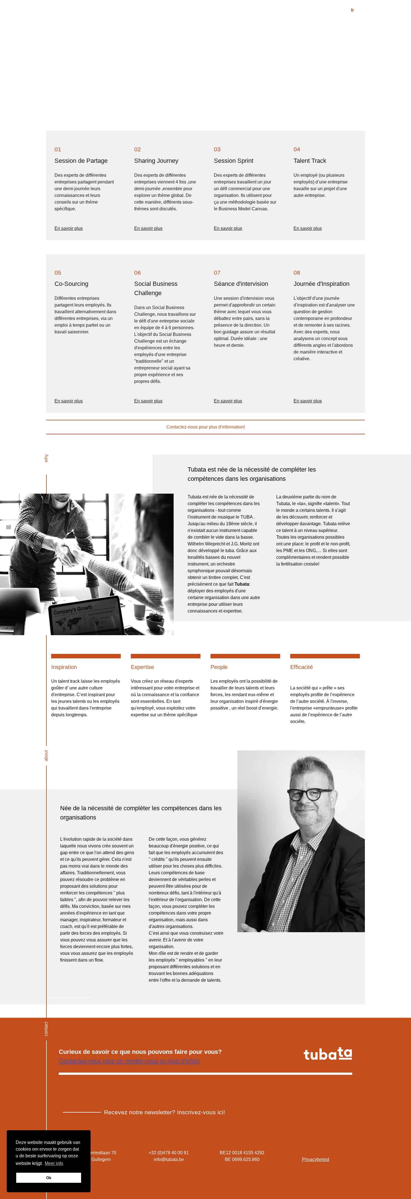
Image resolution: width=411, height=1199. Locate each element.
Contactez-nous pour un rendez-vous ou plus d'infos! (129, 1060)
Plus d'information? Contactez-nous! (254, 628)
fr (352, 10)
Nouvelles (354, 26)
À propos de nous (271, 26)
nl (343, 10)
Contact (317, 26)
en (362, 10)
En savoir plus (69, 228)
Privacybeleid (315, 1159)
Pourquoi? (222, 26)
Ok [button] (48, 1178)
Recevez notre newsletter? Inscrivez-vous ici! (164, 1112)
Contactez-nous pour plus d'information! (205, 427)
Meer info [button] (54, 1163)
